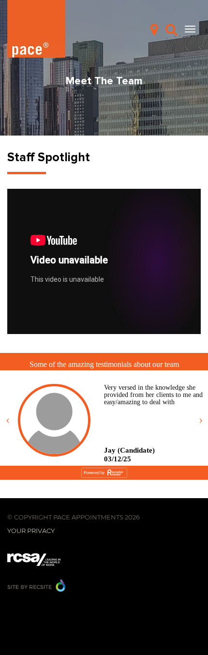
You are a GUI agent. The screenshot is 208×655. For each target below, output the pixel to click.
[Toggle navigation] (190, 29)
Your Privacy (31, 530)
